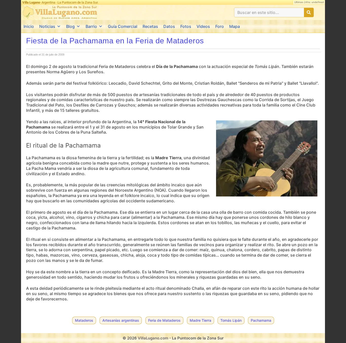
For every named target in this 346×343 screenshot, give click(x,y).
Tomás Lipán (231, 320)
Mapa (234, 26)
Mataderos (84, 320)
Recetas (150, 26)
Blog (70, 26)
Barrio (91, 26)
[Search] (309, 12)
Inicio (29, 26)
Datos (169, 26)
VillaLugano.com (153, 338)
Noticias (47, 26)
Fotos (185, 26)
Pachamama (261, 320)
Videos (203, 26)
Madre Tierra (200, 320)
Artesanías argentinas (120, 320)
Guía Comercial (122, 26)
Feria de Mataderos (164, 320)
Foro (219, 26)
